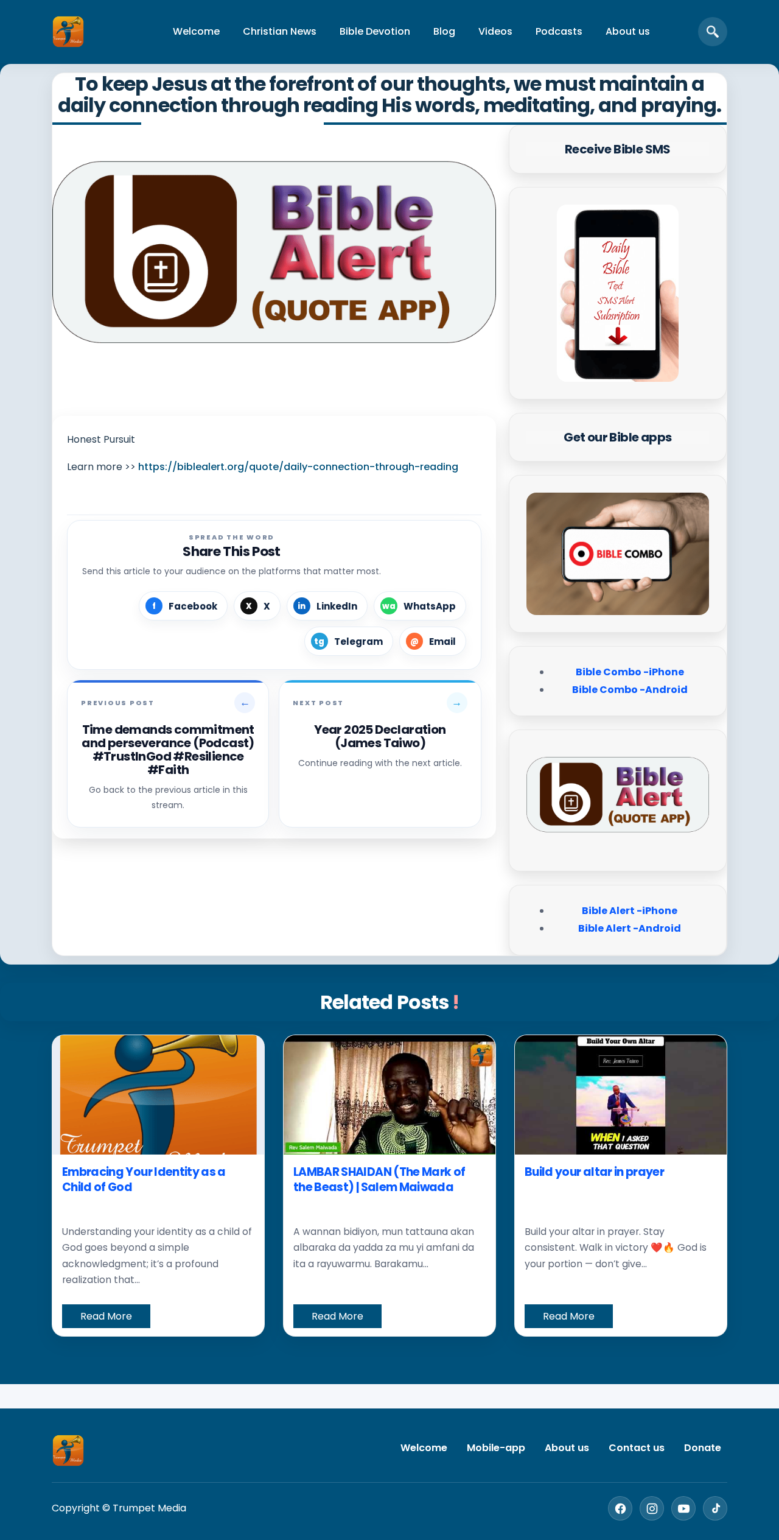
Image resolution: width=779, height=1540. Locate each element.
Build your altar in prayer (594, 1172)
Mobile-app (496, 1448)
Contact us (637, 1448)
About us (628, 31)
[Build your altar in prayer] (621, 1095)
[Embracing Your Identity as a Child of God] (158, 1095)
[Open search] (712, 31)
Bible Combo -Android (630, 690)
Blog (444, 31)
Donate (702, 1448)
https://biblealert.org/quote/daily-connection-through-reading (298, 467)
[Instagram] (652, 1508)
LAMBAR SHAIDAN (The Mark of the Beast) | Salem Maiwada (379, 1180)
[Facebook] (620, 1508)
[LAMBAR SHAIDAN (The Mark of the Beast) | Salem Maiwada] (389, 1095)
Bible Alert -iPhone (629, 911)
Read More (106, 1316)
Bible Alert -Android (629, 928)
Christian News (279, 31)
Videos (495, 31)
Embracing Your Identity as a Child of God (144, 1180)
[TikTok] (715, 1508)
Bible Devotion (375, 31)
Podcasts (559, 31)
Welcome (196, 31)
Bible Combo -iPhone (630, 672)
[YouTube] (683, 1508)
